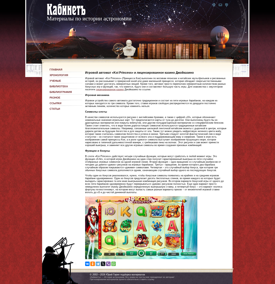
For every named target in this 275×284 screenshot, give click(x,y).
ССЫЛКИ (55, 103)
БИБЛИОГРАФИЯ (61, 91)
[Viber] (108, 264)
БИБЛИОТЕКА (59, 86)
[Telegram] (98, 264)
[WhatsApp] (113, 264)
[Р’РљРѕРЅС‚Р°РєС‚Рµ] (87, 264)
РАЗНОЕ (55, 97)
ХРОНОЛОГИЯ (59, 75)
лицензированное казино (110, 89)
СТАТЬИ (55, 108)
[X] (103, 264)
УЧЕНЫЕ (55, 80)
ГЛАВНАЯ (56, 69)
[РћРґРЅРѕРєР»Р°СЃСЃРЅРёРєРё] (92, 264)
